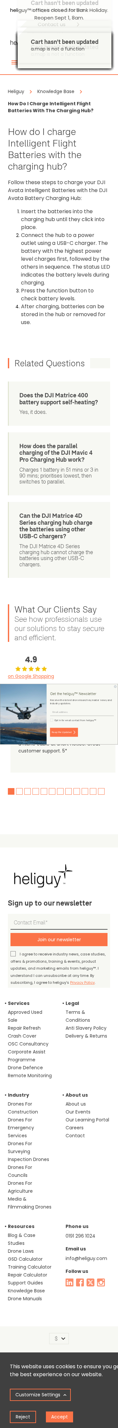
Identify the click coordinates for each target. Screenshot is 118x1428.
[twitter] (90, 1282)
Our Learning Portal (87, 1119)
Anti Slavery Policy (86, 1028)
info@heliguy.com (86, 1258)
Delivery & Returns (86, 1036)
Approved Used (25, 1012)
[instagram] (101, 1282)
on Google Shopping (31, 676)
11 (93, 791)
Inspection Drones (28, 1159)
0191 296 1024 (80, 1236)
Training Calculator (29, 1267)
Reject (23, 1416)
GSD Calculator (25, 1259)
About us (76, 1104)
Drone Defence (25, 1067)
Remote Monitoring (30, 1075)
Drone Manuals (25, 1298)
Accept (59, 1416)
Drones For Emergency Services (21, 1127)
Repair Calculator (27, 1275)
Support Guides (25, 1282)
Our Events (78, 1112)
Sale (12, 1020)
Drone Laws (21, 1251)
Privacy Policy (82, 982)
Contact (75, 1135)
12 (101, 791)
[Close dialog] (115, 686)
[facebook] (80, 1282)
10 (85, 791)
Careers (75, 1127)
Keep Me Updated (61, 732)
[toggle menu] (14, 62)
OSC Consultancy (28, 1044)
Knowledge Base (26, 1290)
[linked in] (69, 1282)
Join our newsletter (59, 939)
